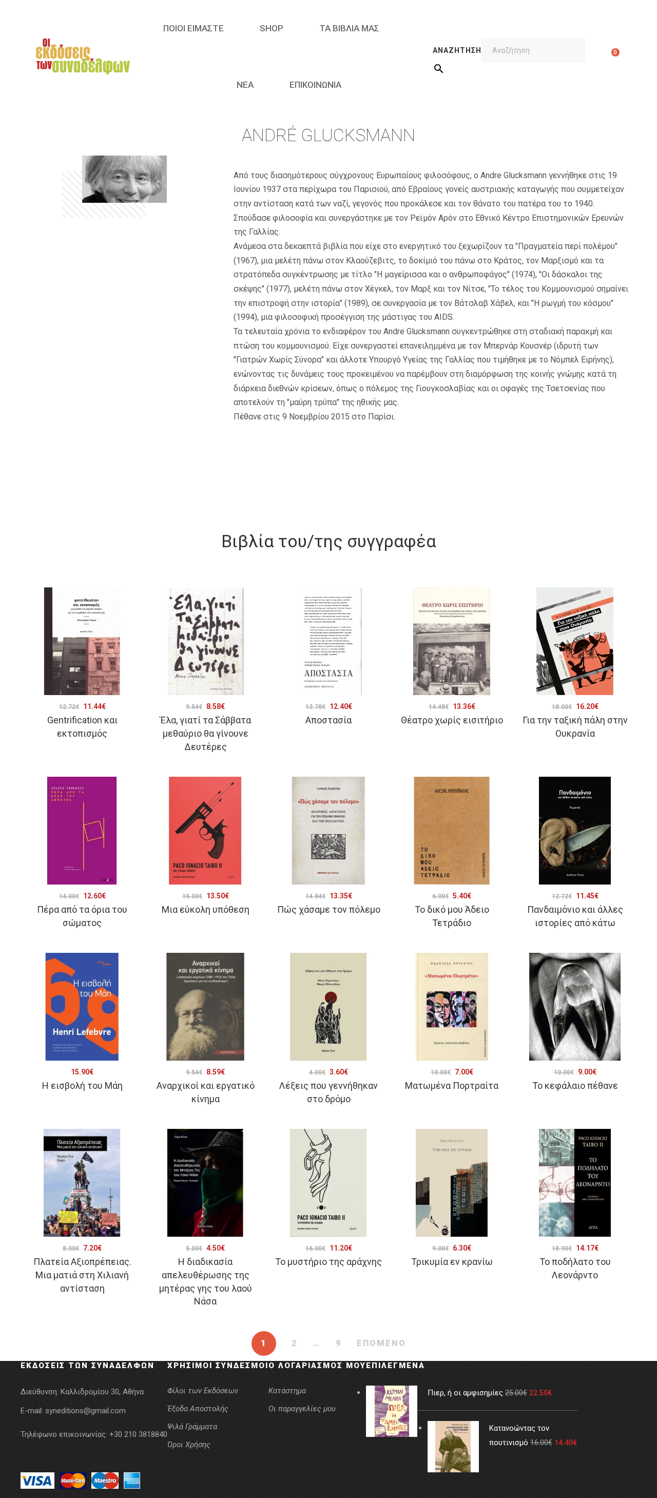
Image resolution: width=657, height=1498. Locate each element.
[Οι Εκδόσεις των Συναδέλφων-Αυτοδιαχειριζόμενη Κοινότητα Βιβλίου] (83, 56)
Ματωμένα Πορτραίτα (451, 1085)
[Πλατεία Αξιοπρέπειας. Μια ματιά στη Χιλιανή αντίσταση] (82, 1183)
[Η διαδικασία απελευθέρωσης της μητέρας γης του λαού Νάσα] (205, 1183)
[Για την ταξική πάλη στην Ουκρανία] (575, 641)
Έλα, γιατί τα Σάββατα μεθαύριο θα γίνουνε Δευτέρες (205, 733)
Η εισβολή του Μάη (82, 1085)
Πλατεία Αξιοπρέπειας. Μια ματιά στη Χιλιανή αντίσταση (82, 1275)
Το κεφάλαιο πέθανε (575, 1085)
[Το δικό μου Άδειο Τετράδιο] (452, 831)
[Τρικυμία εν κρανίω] (452, 1183)
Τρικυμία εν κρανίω (452, 1261)
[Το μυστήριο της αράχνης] (328, 1183)
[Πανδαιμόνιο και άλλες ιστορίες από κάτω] (575, 831)
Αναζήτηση (457, 50)
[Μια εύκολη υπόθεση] (205, 831)
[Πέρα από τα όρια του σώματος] (82, 831)
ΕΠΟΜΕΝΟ (381, 1343)
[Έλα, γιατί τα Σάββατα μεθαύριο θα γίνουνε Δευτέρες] (205, 641)
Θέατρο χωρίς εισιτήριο (452, 720)
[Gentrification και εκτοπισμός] (82, 641)
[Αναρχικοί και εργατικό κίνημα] (205, 1007)
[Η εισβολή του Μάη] (82, 1007)
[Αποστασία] (328, 641)
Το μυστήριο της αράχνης (328, 1261)
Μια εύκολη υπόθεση (205, 909)
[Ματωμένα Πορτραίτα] (452, 1007)
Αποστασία (328, 720)
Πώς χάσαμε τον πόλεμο (328, 909)
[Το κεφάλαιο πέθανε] (575, 1007)
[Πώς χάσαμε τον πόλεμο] (328, 831)
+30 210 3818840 (138, 1434)
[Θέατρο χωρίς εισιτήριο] (452, 641)
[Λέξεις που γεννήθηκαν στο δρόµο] (328, 1007)
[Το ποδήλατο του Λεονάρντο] (575, 1183)
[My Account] (599, 56)
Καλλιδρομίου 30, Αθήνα (102, 1391)
